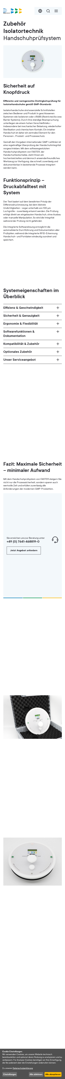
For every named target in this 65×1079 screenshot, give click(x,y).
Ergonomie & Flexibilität (20, 323)
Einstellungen (9, 1074)
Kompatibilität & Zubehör (21, 344)
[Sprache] (40, 11)
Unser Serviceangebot (19, 360)
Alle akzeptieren (52, 1074)
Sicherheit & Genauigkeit (21, 316)
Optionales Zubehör (17, 352)
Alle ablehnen (36, 1074)
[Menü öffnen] (56, 11)
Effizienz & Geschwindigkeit (23, 308)
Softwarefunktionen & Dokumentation (18, 333)
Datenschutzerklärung (23, 1068)
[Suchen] (48, 11)
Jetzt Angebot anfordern (23, 550)
